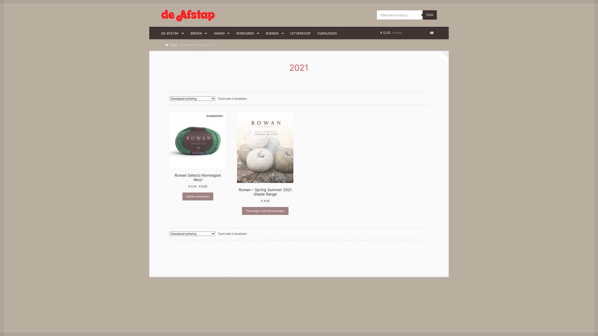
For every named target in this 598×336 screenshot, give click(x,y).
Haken (219, 33)
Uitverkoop (300, 33)
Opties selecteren (197, 196)
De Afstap (169, 33)
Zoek (429, 15)
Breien (196, 33)
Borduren (245, 33)
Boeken (272, 33)
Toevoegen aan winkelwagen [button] (265, 211)
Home (173, 45)
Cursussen (327, 33)
